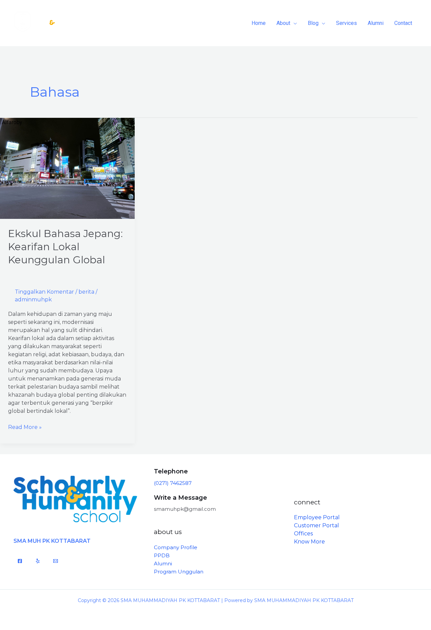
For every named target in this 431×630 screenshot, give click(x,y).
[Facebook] (19, 561)
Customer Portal (316, 525)
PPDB (162, 555)
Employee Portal (317, 517)
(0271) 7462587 (173, 483)
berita (86, 292)
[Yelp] (37, 561)
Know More (309, 541)
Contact (403, 23)
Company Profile (175, 547)
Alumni (376, 23)
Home (259, 23)
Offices (303, 533)
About (283, 23)
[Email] (55, 561)
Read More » (25, 426)
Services (346, 23)
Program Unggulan (178, 571)
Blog (313, 23)
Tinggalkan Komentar (44, 292)
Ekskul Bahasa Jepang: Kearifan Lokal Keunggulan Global (65, 246)
